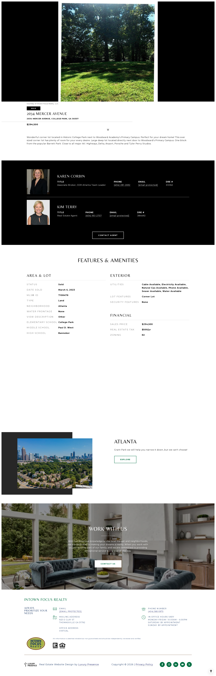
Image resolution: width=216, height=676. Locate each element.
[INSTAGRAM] (169, 664)
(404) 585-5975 (155, 611)
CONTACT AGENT (108, 235)
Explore (125, 459)
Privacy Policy (144, 664)
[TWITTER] (189, 664)
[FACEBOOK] (162, 664)
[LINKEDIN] (175, 664)
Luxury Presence (88, 664)
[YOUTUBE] (182, 664)
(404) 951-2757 (94, 215)
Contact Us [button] (108, 564)
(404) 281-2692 (122, 185)
